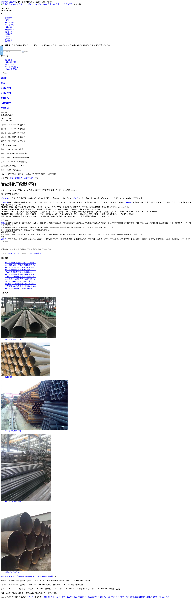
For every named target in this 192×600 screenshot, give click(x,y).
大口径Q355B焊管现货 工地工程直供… (20, 284)
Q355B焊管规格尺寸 (13, 431)
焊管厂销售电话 (35, 253)
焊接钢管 (8, 27)
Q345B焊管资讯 (11, 67)
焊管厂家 (8, 32)
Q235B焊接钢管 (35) (141, 597)
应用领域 (43, 576)
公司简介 (8, 34)
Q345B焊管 (9, 25)
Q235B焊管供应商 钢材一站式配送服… (20, 274)
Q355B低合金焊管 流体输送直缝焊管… (20, 267)
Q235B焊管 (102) (95, 597)
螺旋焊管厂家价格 (12, 572)
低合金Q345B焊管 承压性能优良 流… (20, 281)
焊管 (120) (73, 597)
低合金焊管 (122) (63, 597)
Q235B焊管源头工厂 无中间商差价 (18, 288)
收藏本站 (4, 2)
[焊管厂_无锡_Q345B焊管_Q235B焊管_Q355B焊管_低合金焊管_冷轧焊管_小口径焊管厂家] (37, 4)
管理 (31, 597)
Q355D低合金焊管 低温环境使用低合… (20, 279)
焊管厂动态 (9, 64)
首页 (11, 178)
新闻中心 (8, 39)
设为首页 (12, 2)
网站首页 (8, 18)
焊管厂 (4, 78)
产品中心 (8, 37)
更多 (167, 597)
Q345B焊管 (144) (50, 597)
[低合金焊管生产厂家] (28, 338)
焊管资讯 (8, 60)
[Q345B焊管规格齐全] (26, 500)
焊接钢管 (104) (83, 597)
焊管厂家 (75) (115, 597)
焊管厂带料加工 (14, 253)
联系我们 (8, 41)
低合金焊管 (9, 30)
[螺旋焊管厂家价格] (26, 571)
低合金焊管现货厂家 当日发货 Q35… (19, 272)
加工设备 (36, 576)
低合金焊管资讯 (11, 69)
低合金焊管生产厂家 (13, 339)
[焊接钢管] (25, 375)
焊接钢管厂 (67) (127, 597)
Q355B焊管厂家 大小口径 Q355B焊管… (20, 263)
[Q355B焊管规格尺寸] (34, 429)
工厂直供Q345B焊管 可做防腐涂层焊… (20, 286)
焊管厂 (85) (106, 597)
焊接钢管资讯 (10, 62)
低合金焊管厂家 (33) (157, 597)
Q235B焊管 (9, 23)
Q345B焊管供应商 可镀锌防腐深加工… (20, 270)
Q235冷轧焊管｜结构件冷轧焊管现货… (20, 265)
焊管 (7, 20)
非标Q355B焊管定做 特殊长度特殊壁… (20, 277)
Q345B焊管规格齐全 (13, 502)
